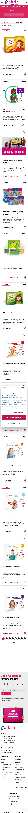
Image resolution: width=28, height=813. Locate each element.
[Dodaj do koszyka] (24, 75)
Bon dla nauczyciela (20, 764)
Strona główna (5, 6)
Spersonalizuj (13, 423)
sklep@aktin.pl (8, 752)
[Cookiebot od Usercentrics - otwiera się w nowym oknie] (20, 388)
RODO (3, 769)
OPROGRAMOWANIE (20, 6)
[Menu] (2, 2)
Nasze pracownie (20, 777)
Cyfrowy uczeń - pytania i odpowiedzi (20, 772)
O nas (2, 762)
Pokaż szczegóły (18, 412)
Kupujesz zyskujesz (14, 804)
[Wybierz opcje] (23, 126)
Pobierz (17, 785)
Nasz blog (18, 779)
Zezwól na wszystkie (14, 417)
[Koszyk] (26, 2)
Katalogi (17, 782)
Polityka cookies (5, 767)
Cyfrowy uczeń (19, 767)
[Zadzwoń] (21, 3)
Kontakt (3, 759)
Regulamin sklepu (6, 764)
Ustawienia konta (14, 801)
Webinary (17, 762)
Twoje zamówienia (14, 799)
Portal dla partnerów (21, 787)
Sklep (13, 6)
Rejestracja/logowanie (14, 796)
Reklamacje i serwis (6, 772)
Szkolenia (18, 759)
